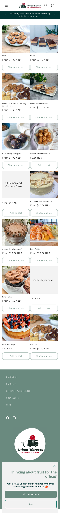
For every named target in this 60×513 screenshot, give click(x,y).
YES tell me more (31, 494)
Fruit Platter (35, 249)
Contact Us (11, 377)
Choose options (16, 67)
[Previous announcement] (5, 14)
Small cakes (7, 297)
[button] (6, 5)
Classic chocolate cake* (12, 249)
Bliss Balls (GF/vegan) (11, 153)
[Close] (54, 465)
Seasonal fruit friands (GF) (41, 153)
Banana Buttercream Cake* (41, 201)
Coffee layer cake (43, 280)
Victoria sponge (8, 344)
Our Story (11, 383)
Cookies (33, 344)
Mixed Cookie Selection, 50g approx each (14, 104)
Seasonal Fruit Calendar (18, 390)
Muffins (5, 56)
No (30, 504)
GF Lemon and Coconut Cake (13, 184)
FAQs (8, 404)
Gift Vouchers (13, 397)
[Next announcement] (54, 14)
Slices (32, 56)
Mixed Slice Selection (39, 103)
